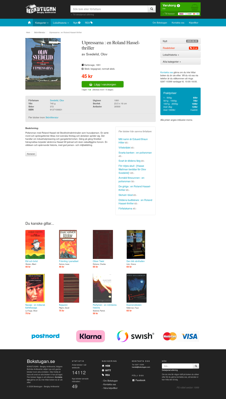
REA (87, 22)
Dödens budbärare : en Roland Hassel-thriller (135, 201)
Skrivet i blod (126, 195)
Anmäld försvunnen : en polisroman (131, 179)
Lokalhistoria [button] (170, 54)
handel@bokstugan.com (141, 367)
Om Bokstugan (160, 22)
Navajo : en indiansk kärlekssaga (35, 306)
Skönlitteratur (39, 32)
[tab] (181, 41)
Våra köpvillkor (110, 387)
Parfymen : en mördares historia (105, 306)
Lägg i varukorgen (104, 84)
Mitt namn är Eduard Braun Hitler (133, 140)
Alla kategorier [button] (171, 61)
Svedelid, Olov (57, 100)
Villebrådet (124, 147)
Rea (107, 374)
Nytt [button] (180, 41)
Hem (28, 32)
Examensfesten (134, 304)
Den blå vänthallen (136, 261)
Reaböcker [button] (180, 48)
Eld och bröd (31, 261)
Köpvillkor (193, 22)
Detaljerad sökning (170, 370)
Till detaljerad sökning (83, 14)
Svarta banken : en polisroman (135, 152)
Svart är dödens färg (130, 160)
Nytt (75, 22)
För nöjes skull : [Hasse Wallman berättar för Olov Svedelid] (132, 169)
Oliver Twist (98, 261)
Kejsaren (63, 304)
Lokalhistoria (60, 22)
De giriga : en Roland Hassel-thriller (135, 188)
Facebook (139, 380)
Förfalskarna (125, 208)
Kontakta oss (178, 22)
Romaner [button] (31, 153)
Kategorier (41, 22)
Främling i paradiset (68, 261)
